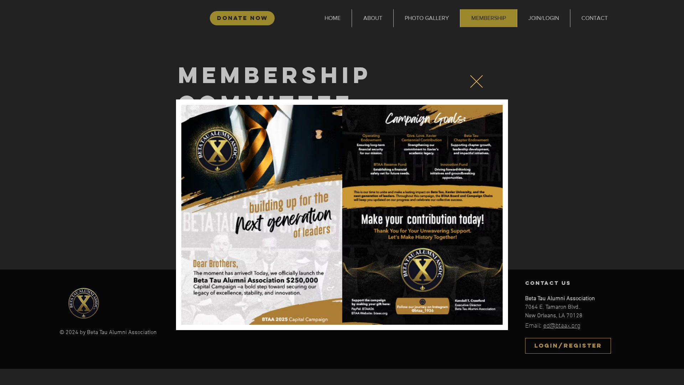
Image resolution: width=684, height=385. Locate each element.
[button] (476, 81)
